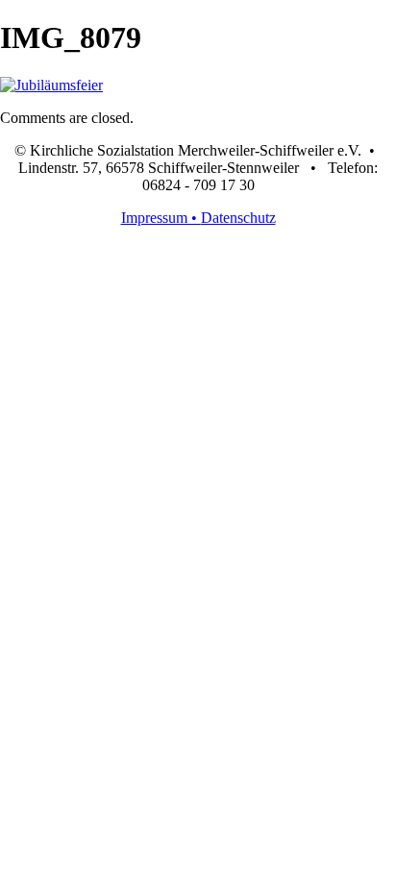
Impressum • (161, 217)
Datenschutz (238, 217)
